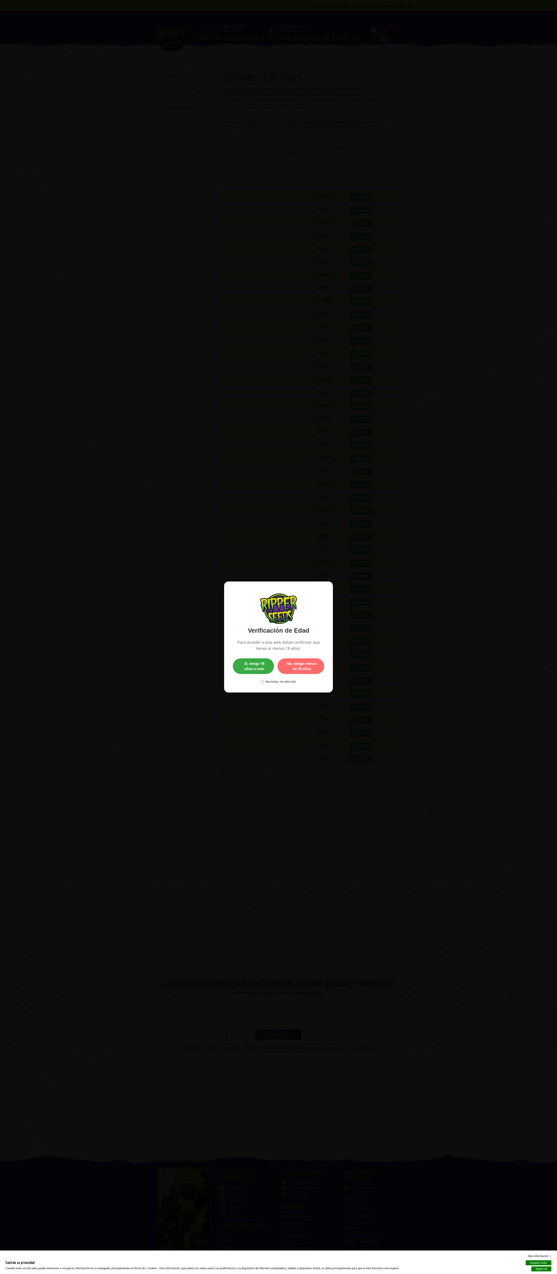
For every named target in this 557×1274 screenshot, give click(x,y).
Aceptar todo (538, 1263)
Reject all (541, 1269)
